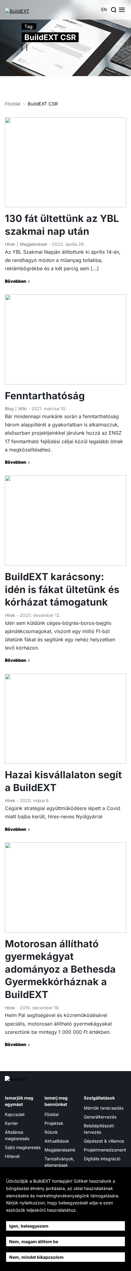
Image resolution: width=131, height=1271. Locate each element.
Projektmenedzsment (105, 1149)
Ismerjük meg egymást (19, 1101)
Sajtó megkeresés (23, 1147)
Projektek (53, 1123)
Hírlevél (12, 1156)
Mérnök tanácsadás (103, 1108)
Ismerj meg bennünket (56, 1101)
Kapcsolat (15, 1114)
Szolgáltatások (99, 1097)
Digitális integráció (102, 1158)
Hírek (10, 244)
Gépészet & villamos (104, 1141)
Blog (9, 408)
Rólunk (51, 1132)
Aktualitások (56, 1141)
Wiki (22, 408)
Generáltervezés (100, 1116)
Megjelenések (34, 244)
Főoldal (12, 104)
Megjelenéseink (60, 1149)
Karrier (11, 1123)
